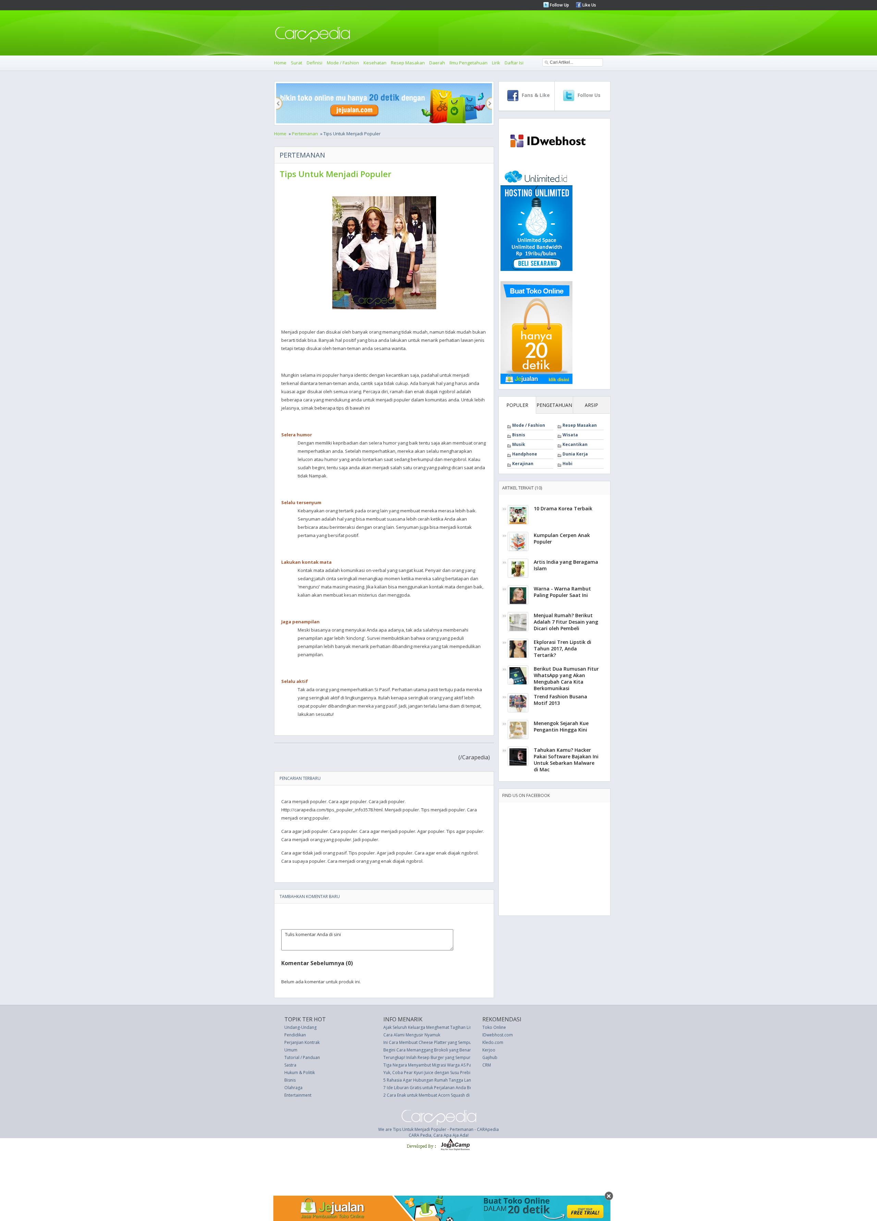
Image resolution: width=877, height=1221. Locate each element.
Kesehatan (374, 63)
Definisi (314, 63)
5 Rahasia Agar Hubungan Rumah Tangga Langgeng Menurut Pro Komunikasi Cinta (462, 1080)
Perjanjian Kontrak (302, 1042)
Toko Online (494, 1027)
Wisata (570, 435)
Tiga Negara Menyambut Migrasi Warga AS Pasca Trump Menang (445, 1065)
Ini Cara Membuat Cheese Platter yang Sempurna (430, 1042)
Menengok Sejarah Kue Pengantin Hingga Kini (561, 726)
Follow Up (559, 5)
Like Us (588, 5)
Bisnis (518, 435)
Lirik (496, 63)
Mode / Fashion (343, 63)
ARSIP (591, 405)
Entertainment (297, 1095)
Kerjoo (488, 1050)
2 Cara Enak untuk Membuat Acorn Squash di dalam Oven (438, 1095)
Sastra (290, 1065)
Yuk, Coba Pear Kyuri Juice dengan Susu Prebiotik (430, 1072)
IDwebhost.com (497, 1035)
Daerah (437, 63)
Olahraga (293, 1088)
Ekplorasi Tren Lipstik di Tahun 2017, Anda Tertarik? (562, 648)
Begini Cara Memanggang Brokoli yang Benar (427, 1050)
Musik (518, 444)
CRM (486, 1065)
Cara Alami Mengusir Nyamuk (411, 1035)
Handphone (524, 454)
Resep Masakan (408, 63)
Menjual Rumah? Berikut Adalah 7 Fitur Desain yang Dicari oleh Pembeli (566, 622)
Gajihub (489, 1057)
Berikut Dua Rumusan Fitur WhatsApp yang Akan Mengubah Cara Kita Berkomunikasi (566, 678)
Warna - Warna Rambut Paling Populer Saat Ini (562, 591)
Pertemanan (305, 133)
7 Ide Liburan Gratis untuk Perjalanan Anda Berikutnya (435, 1088)
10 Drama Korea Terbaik (563, 508)
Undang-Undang (300, 1027)
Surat (296, 63)
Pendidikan (295, 1035)
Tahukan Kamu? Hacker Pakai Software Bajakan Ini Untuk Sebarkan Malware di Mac (566, 760)
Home (280, 63)
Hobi (567, 463)
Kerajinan (522, 463)
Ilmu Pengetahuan (468, 63)
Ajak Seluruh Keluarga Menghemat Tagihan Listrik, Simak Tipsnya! (445, 1027)
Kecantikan (575, 444)
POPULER (517, 405)
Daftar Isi (514, 63)
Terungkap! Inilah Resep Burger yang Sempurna (429, 1057)
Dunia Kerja (575, 454)
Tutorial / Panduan (302, 1057)
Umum (290, 1050)
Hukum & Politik (299, 1072)
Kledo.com (492, 1042)
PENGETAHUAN (554, 405)
